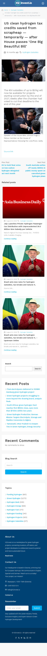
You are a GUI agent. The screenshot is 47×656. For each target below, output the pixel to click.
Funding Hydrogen (14, 494)
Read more (9, 556)
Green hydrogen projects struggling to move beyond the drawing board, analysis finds (24, 398)
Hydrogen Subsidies (17, 10)
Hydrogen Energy (14, 506)
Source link (8, 152)
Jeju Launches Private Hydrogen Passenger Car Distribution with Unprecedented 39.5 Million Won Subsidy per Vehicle (23, 226)
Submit (37, 608)
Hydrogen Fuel (13, 510)
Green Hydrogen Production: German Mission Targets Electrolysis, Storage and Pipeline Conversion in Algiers (23, 417)
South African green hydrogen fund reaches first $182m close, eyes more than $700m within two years (22, 408)
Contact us (9, 595)
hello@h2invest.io (14, 590)
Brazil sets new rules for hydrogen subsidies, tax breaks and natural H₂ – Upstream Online (20, 338)
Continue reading (10, 239)
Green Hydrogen (13, 498)
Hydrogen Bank (13, 502)
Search (8, 364)
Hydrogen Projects (14, 517)
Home (6, 10)
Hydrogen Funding (14, 514)
